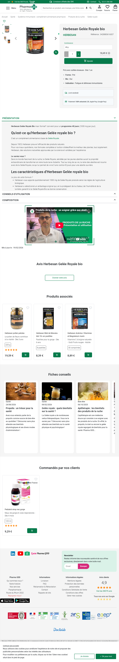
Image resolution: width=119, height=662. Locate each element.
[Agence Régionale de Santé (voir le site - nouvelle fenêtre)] (75, 615)
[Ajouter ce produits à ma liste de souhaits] (4, 21)
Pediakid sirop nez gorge (15, 509)
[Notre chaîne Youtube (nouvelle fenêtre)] (20, 553)
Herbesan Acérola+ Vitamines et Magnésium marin (80, 334)
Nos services (15, 587)
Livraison (44, 581)
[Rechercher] (90, 8)
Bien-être (81, 402)
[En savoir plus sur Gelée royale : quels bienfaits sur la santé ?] (57, 391)
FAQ (44, 584)
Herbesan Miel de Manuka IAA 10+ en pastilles (47, 334)
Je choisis (84, 656)
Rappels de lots (44, 593)
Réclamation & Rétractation (44, 587)
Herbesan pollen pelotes (14, 333)
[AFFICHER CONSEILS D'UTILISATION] (114, 194)
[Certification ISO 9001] (17, 615)
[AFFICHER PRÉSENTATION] (114, 118)
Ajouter (90, 61)
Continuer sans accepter (11, 646)
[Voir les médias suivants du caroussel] (56, 38)
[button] (8, 8)
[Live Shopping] (27, 553)
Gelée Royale (53, 138)
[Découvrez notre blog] (40, 553)
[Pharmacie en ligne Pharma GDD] (27, 8)
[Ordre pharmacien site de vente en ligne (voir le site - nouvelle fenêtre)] (43, 615)
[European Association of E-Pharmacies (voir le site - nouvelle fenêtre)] (104, 616)
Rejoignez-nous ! (15, 596)
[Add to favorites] (28, 308)
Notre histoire (14, 584)
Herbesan (69, 35)
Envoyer (83, 566)
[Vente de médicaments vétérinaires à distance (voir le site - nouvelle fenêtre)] (54, 616)
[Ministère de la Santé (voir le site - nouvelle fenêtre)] (32, 616)
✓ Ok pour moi (106, 656)
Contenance (68, 43)
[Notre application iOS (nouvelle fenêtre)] (7, 600)
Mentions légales (74, 581)
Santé (8, 402)
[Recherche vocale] (86, 8)
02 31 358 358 (107, 2)
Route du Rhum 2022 (15, 593)
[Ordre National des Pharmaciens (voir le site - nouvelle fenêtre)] (64, 615)
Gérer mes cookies (74, 596)
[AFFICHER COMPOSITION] (114, 200)
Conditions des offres (74, 593)
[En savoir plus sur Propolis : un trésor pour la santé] (21, 391)
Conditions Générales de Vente (74, 590)
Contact (93, 2)
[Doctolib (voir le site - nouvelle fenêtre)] (59, 630)
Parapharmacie (15, 590)
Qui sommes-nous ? (15, 581)
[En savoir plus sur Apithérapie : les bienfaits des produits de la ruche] (93, 391)
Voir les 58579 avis (21, 2)
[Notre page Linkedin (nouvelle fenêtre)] (12, 553)
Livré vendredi (73, 93)
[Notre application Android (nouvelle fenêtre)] (22, 600)
